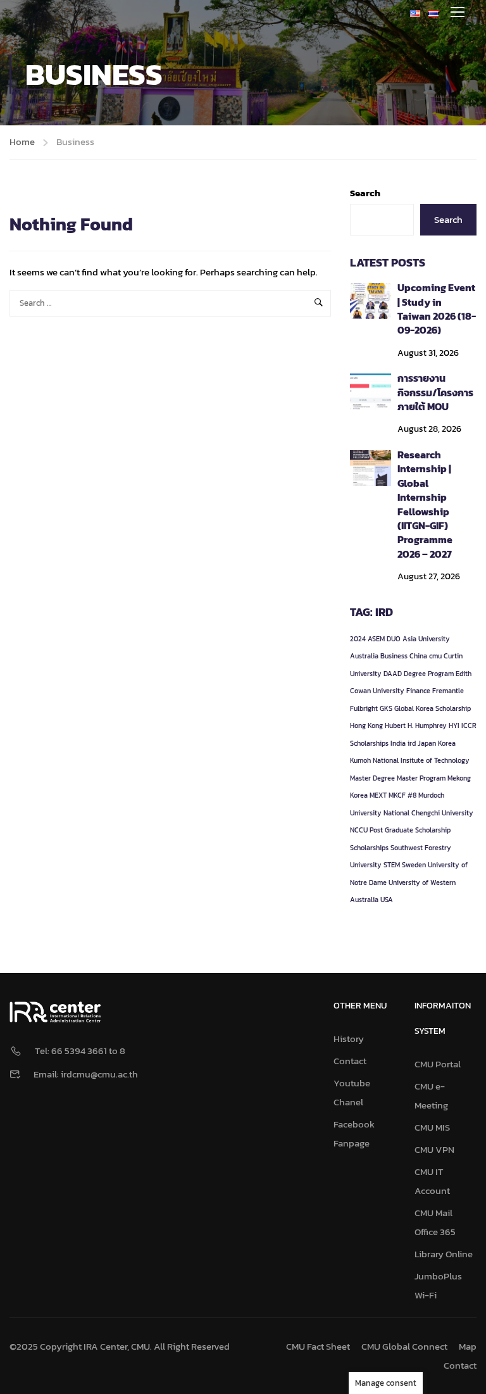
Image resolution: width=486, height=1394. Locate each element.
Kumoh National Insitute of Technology (410, 760)
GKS (386, 708)
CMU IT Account (432, 1181)
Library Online (443, 1253)
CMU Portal (437, 1064)
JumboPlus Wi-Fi (438, 1285)
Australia (364, 656)
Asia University (426, 639)
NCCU (359, 830)
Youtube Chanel (351, 1092)
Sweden (414, 865)
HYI (454, 725)
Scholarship (433, 830)
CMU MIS (432, 1127)
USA (386, 900)
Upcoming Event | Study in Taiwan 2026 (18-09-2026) (436, 308)
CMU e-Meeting (431, 1095)
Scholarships (369, 848)
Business (394, 656)
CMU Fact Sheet (318, 1346)
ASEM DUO (384, 639)
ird (412, 743)
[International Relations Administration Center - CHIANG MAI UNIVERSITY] (82, 11)
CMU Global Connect (404, 1346)
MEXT (378, 795)
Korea (447, 743)
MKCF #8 (402, 795)
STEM (391, 865)
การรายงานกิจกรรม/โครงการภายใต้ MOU (435, 392)
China (418, 656)
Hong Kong (366, 725)
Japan (427, 743)
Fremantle (448, 691)
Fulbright (364, 708)
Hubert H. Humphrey (416, 725)
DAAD (392, 674)
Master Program (421, 778)
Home (22, 141)
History (348, 1038)
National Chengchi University (428, 813)
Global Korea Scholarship (432, 708)
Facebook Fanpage (354, 1133)
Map (468, 1346)
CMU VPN (434, 1149)
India (398, 743)
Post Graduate (391, 830)
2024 (358, 639)
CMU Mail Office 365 (435, 1222)
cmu (435, 656)
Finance (418, 691)
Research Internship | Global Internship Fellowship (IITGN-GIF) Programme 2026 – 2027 (424, 504)
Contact (349, 1060)
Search (365, 192)
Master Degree (372, 778)
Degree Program (429, 674)
